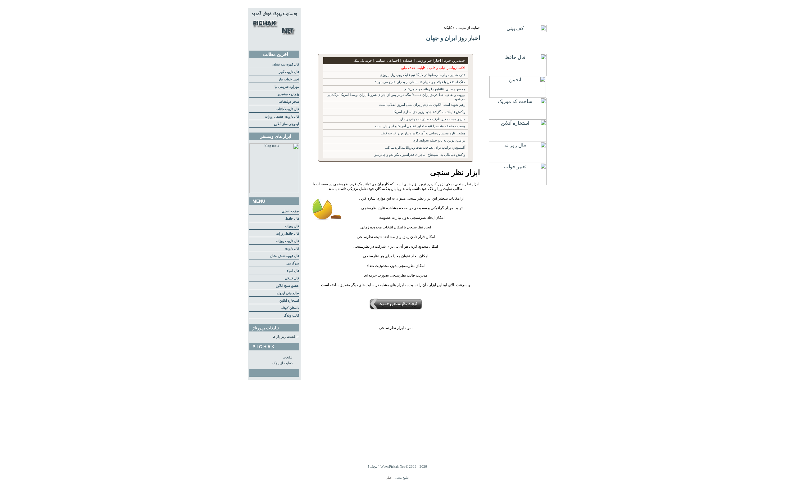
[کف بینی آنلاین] (518, 30)
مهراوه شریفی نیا (287, 86)
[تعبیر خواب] (518, 183)
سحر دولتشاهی (288, 101)
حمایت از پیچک (282, 363)
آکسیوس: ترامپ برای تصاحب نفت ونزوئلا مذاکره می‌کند (425, 147)
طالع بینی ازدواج (287, 293)
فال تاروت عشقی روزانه (282, 116)
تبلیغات (287, 357)
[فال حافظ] (518, 74)
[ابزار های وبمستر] (274, 192)
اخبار (390, 477)
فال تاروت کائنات (287, 109)
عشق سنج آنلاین (287, 285)
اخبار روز (469, 38)
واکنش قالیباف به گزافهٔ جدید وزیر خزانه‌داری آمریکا (429, 112)
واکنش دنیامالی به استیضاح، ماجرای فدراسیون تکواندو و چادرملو (420, 154)
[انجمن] (517, 96)
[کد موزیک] (518, 117)
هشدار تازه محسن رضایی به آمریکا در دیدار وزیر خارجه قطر (423, 133)
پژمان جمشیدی (288, 94)
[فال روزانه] (518, 161)
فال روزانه (292, 226)
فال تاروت (292, 248)
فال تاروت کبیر (289, 72)
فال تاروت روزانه (287, 241)
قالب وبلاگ (291, 315)
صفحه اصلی (290, 211)
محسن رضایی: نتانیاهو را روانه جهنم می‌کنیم (434, 89)
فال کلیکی (292, 278)
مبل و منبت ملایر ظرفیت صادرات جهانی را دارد (432, 119)
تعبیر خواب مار (289, 79)
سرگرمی (292, 263)
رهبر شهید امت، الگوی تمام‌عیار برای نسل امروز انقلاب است (422, 104)
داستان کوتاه (290, 308)
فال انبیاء (293, 271)
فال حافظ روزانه (287, 233)
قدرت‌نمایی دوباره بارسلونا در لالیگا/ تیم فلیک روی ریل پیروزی (422, 75)
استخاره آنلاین (289, 300)
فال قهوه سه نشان (285, 64)
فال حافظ (292, 218)
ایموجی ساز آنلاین (286, 124)
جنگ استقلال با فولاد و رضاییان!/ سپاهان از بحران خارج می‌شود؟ (420, 82)
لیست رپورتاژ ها (284, 336)
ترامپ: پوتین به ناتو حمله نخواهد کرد (439, 140)
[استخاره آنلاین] (518, 140)
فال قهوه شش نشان (284, 256)
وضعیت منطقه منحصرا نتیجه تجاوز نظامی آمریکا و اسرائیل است (420, 126)
